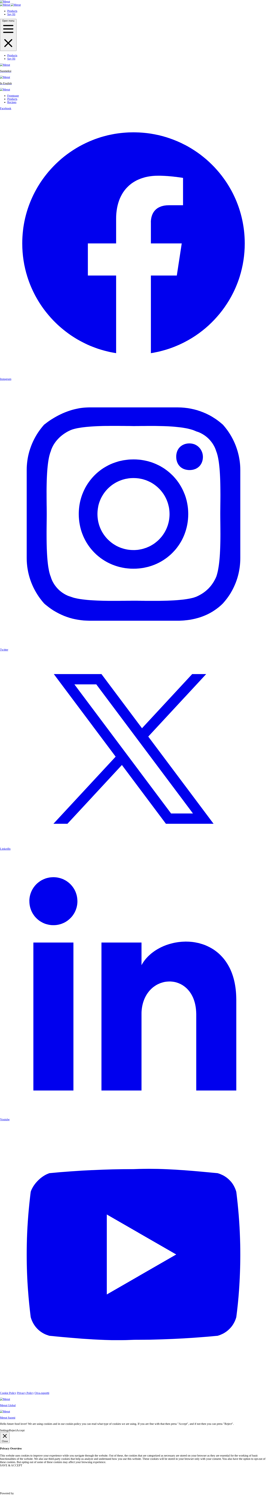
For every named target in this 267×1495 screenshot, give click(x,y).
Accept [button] (20, 1430)
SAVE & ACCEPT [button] (11, 1465)
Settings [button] (4, 1430)
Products (12, 11)
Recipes (11, 102)
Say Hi (11, 14)
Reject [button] (12, 1430)
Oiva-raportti (42, 1393)
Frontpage (13, 95)
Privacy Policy (25, 1393)
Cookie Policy (8, 1393)
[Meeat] (5, 1)
